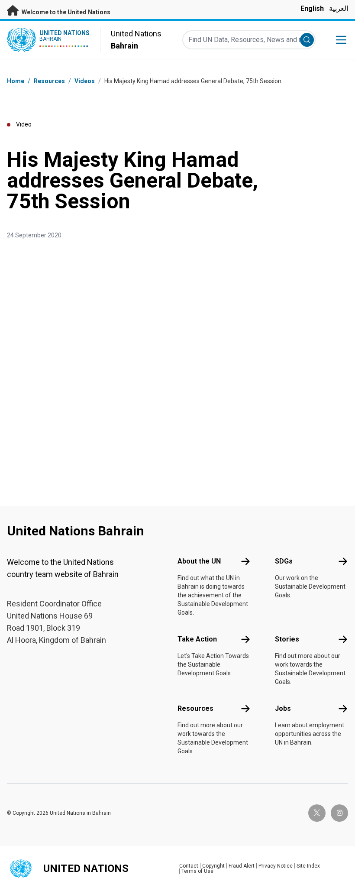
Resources (195, 708)
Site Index (308, 866)
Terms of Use (197, 871)
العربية (338, 8)
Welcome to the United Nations (65, 12)
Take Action (197, 639)
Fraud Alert (242, 866)
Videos (84, 81)
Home (15, 81)
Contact (188, 866)
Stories (287, 639)
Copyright (213, 866)
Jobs (283, 708)
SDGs (284, 561)
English (312, 8)
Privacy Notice (275, 866)
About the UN (199, 561)
